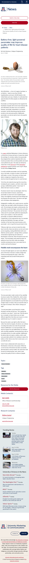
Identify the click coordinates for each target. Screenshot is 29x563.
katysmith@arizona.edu (8, 406)
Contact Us (15, 533)
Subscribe (14, 22)
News (11, 27)
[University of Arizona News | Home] (14, 9)
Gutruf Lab (13, 164)
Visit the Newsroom (14, 389)
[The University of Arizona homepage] (9, 2)
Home (5, 27)
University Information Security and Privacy (14, 557)
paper (4, 153)
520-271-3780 (5, 404)
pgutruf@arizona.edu (7, 421)
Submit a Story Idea (14, 18)
